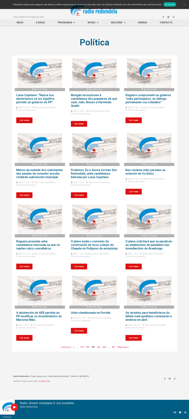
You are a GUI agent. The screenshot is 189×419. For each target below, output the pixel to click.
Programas (65, 22)
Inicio (20, 22)
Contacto (166, 22)
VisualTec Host (44, 381)
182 (98, 346)
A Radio (40, 22)
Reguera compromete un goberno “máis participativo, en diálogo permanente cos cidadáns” (148, 98)
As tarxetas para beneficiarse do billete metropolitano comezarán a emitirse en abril (149, 316)
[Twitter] (168, 17)
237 (113, 346)
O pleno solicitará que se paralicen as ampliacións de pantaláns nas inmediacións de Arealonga (149, 245)
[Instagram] (173, 17)
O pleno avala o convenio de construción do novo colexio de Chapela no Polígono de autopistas (94, 245)
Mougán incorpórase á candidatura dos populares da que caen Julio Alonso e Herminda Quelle (94, 100)
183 (104, 346)
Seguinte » (123, 346)
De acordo (170, 4)
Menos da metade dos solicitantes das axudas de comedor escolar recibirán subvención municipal (39, 173)
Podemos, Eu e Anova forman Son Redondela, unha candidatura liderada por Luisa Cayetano (94, 173)
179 (82, 346)
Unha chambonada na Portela (90, 312)
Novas (91, 22)
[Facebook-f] (163, 17)
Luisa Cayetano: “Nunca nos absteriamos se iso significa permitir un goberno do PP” (35, 98)
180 (87, 346)
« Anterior (65, 346)
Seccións (116, 22)
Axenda (142, 22)
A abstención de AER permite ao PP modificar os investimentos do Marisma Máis (39, 316)
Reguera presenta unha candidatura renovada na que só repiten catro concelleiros (38, 245)
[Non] (184, 4)
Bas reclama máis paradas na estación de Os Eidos (145, 171)
